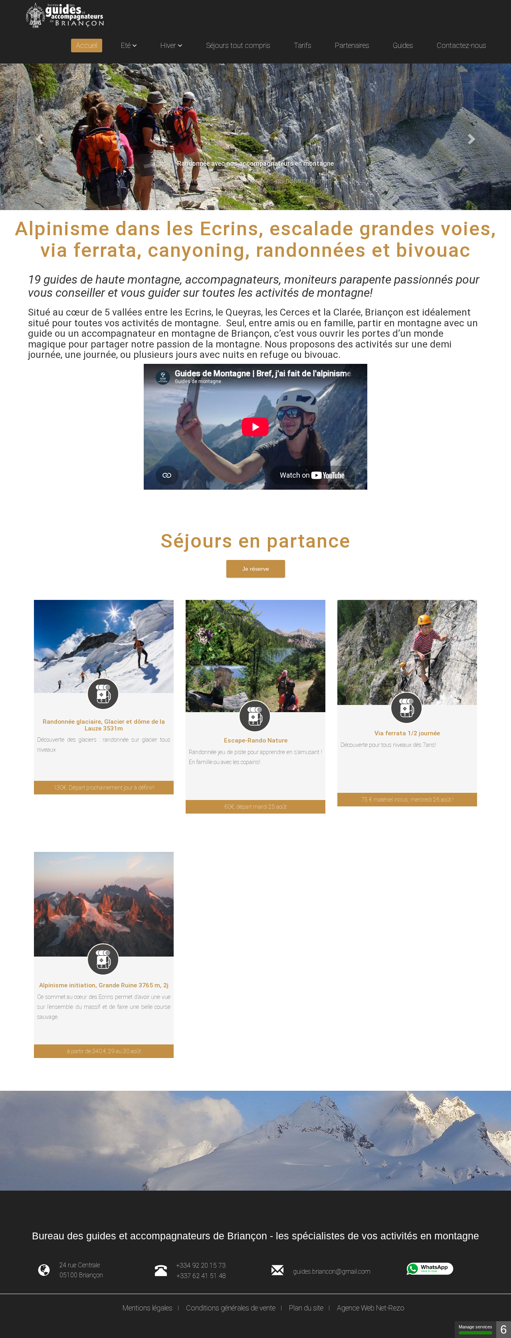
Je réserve (255, 569)
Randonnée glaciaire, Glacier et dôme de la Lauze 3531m (104, 725)
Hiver (169, 45)
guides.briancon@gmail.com (331, 1271)
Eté (126, 45)
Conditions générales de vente (230, 1308)
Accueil (86, 45)
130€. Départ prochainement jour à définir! (103, 787)
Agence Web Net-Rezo (370, 1308)
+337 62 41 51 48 (201, 1276)
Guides (403, 45)
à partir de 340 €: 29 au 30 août (104, 1051)
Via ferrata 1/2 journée (407, 733)
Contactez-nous (461, 45)
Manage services (475, 1326)
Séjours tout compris (238, 45)
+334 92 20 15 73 (201, 1265)
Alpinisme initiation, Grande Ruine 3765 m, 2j (103, 985)
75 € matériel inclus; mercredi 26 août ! (407, 799)
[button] (38, 137)
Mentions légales (147, 1308)
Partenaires (352, 45)
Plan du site (306, 1308)
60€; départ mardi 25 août (255, 807)
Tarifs (302, 45)
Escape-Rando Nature (255, 740)
